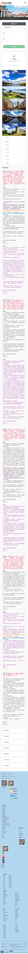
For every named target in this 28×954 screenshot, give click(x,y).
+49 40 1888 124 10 (10, 774)
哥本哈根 (5, 919)
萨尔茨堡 (17, 894)
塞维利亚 (5, 927)
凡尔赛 (4, 899)
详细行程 (7, 137)
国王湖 (4, 893)
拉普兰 (16, 918)
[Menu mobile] (25, 3)
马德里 (4, 926)
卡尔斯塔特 (17, 908)
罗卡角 (4, 930)
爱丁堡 (16, 904)
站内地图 (23, 943)
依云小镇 (17, 927)
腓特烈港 (17, 909)
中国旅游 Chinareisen (6, 825)
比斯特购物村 (5, 915)
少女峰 (4, 936)
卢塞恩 (4, 937)
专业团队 (4, 806)
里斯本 (4, 929)
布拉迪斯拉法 (17, 899)
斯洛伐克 (10, 886)
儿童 (4, 38)
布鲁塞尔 (5, 896)
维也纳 (16, 893)
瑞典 (4, 884)
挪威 (4, 878)
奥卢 (16, 919)
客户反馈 (7, 159)
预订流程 (7, 145)
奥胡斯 (16, 912)
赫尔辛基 (17, 914)
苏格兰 (16, 901)
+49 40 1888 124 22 (14, 61)
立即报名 (7, 163)
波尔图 (4, 931)
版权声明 (3, 943)
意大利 (10, 875)
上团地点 (7, 148)
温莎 (4, 909)
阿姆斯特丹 (5, 894)
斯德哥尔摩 (5, 918)
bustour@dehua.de (14, 65)
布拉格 (16, 897)
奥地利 (10, 877)
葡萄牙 (10, 881)
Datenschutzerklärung (12, 943)
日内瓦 (16, 924)
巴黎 (4, 897)
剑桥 (4, 914)
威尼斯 (4, 901)
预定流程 (6, 736)
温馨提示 (7, 155)
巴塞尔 (16, 929)
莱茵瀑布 (17, 930)
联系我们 (4, 808)
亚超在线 (16, 945)
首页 (3, 18)
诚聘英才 (4, 810)
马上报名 (14, 46)
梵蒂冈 (10, 885)
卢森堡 (10, 884)
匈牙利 (10, 878)
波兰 (4, 879)
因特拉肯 (5, 934)
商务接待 (4, 809)
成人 (4, 32)
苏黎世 (4, 933)
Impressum (19, 943)
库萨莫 (4, 924)
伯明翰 (4, 908)
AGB (6, 943)
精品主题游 (4, 821)
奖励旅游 (7, 824)
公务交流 (4, 823)
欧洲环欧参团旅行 (5, 818)
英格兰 (16, 903)
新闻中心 (4, 812)
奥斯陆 (16, 911)
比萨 (4, 904)
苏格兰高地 (5, 912)
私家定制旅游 (4, 820)
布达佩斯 (17, 900)
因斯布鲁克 (17, 896)
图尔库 (4, 921)
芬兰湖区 (17, 916)
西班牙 (10, 879)
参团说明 (7, 152)
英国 (4, 881)
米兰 (16, 891)
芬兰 (4, 882)
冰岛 (4, 888)
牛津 (4, 911)
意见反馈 (4, 813)
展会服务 (4, 824)
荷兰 (4, 885)
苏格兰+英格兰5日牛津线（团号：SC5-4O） (13, 18)
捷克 (4, 886)
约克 (4, 916)
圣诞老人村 (17, 915)
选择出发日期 (7, 27)
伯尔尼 (16, 926)
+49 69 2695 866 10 (12, 776)
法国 (4, 875)
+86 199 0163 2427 (7, 778)
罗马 (4, 900)
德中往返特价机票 (5, 817)
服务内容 (7, 141)
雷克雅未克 (17, 931)
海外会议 (7, 823)
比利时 (10, 882)
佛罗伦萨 (5, 903)
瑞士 (4, 877)
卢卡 (16, 921)
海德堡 (4, 891)
